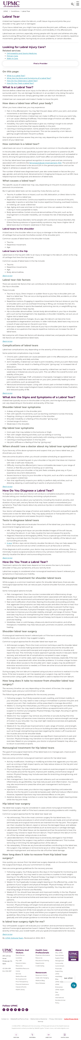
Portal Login (65, 1037)
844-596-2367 (7, 971)
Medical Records (21, 976)
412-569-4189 (7, 968)
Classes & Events (21, 987)
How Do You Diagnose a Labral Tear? (22, 81)
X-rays (9, 543)
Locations (19, 958)
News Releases (40, 983)
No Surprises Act (21, 979)
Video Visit (48, 1037)
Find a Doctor (20, 955)
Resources (39, 958)
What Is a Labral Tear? (16, 76)
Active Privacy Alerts (71, 1019)
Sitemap (40, 1021)
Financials (58, 968)
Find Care (16, 1037)
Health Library (20, 989)
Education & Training (42, 960)
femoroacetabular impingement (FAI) (45, 163)
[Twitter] (19, 1009)
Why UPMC (59, 953)
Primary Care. (12, 56)
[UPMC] (11, 4)
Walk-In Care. (12, 58)
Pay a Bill (19, 960)
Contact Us (5, 1019)
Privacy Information (55, 1019)
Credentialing (40, 966)
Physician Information (43, 955)
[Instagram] (7, 1010)
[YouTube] (23, 1010)
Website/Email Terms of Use (19, 1019)
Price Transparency (22, 981)
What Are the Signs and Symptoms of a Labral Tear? (29, 78)
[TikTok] (26, 1009)
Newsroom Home (41, 975)
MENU (77, 1)
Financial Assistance (22, 984)
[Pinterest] (15, 1010)
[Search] (72, 4)
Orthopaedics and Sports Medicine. (22, 53)
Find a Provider (40, 64)
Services (18, 974)
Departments (40, 963)
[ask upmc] (74, 985)
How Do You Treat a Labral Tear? (20, 83)
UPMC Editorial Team (14, 938)
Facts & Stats (59, 955)
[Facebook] (4, 1010)
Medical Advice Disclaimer (38, 1019)
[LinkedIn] (11, 1010)
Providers (32, 1037)
